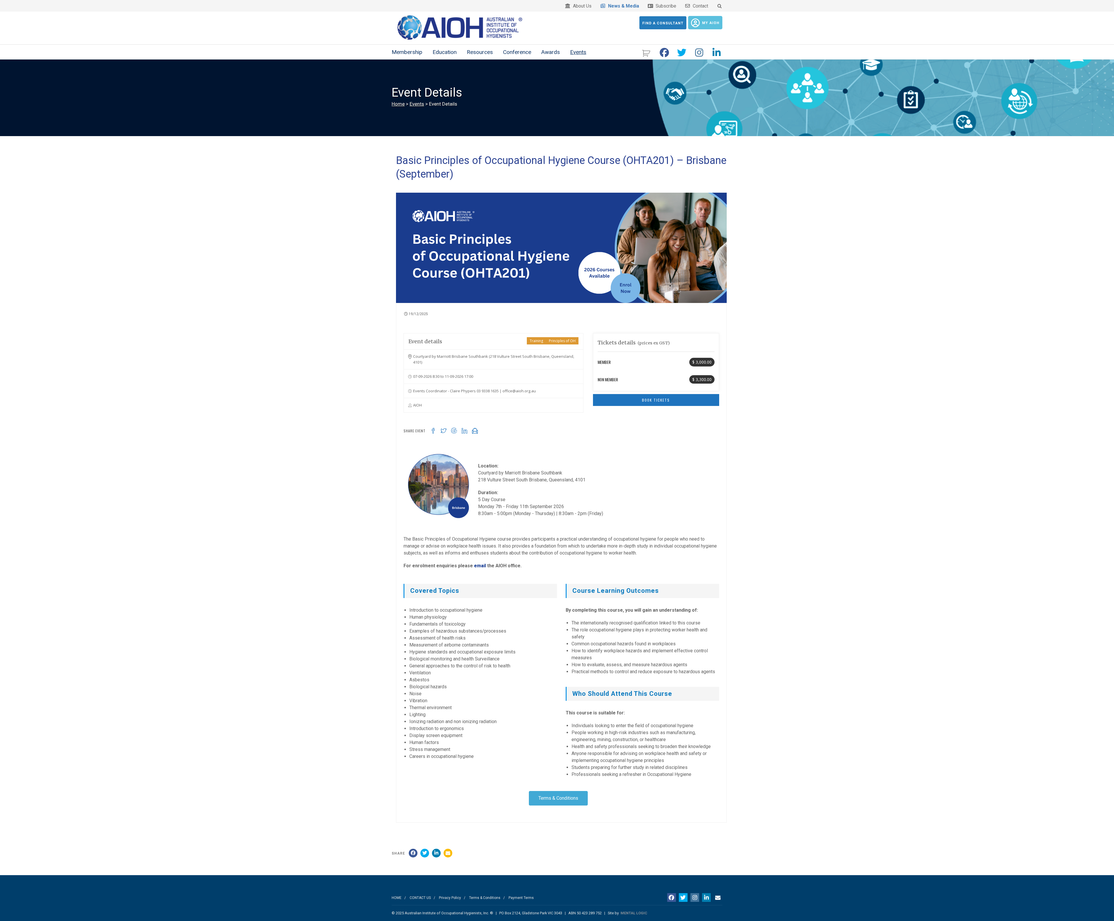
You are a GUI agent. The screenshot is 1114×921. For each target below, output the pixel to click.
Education (445, 52)
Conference (517, 52)
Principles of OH (562, 340)
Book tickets (656, 400)
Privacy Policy (450, 898)
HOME (397, 898)
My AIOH (710, 23)
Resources (480, 52)
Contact (699, 6)
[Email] (448, 853)
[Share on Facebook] (413, 853)
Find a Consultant (662, 23)
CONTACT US (420, 898)
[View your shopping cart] (647, 52)
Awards (550, 52)
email (480, 565)
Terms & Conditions (484, 898)
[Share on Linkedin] (436, 853)
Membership (407, 52)
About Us (581, 6)
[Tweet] (424, 853)
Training (536, 340)
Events (578, 52)
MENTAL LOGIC (634, 913)
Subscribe (664, 6)
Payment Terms (521, 898)
